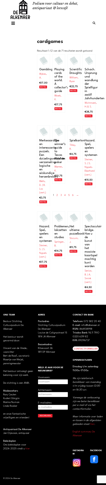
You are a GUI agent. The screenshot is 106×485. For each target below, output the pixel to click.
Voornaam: (44, 377)
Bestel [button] (43, 87)
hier (28, 448)
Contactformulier (86, 349)
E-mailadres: (45, 403)
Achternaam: (45, 390)
